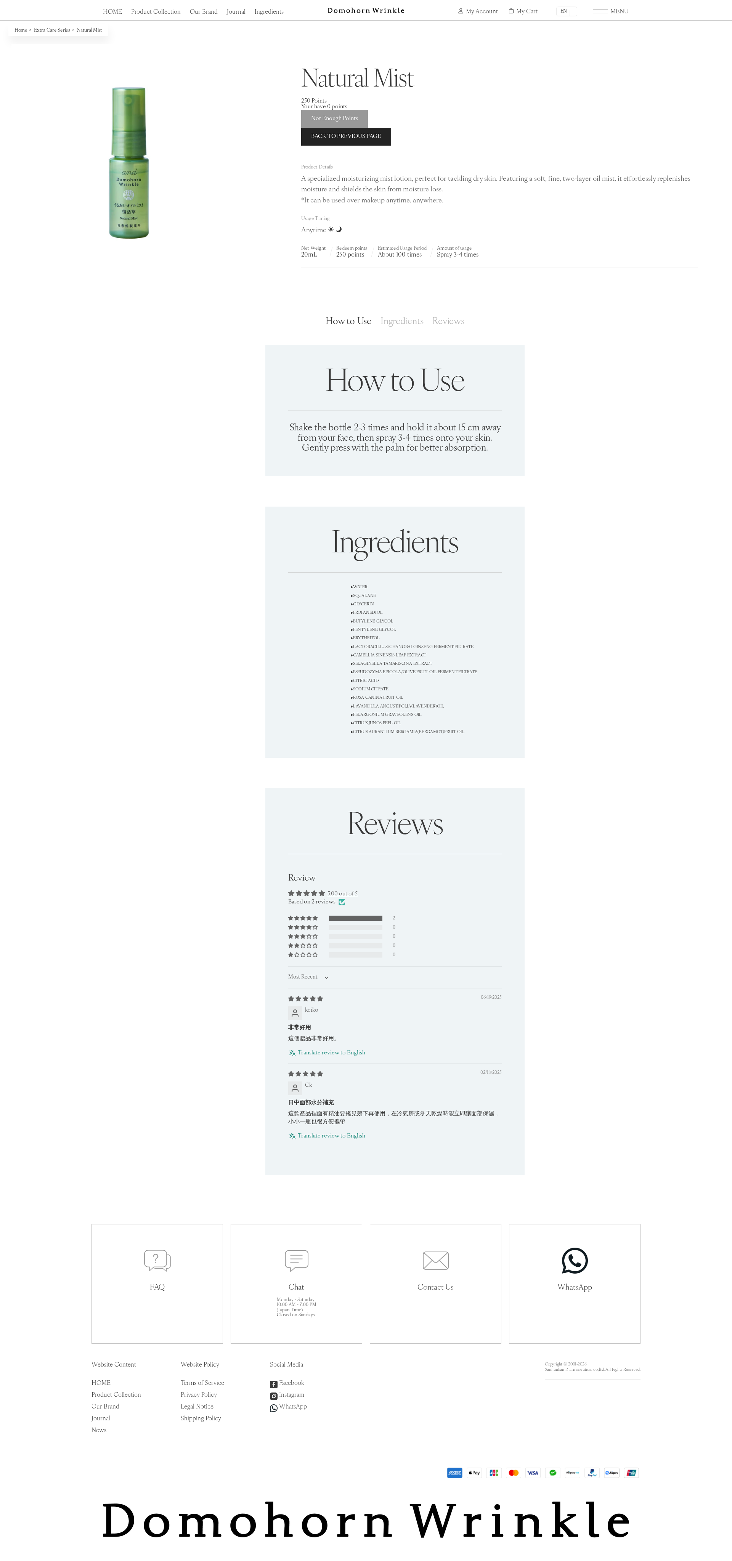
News (99, 1431)
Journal (236, 12)
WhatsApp (293, 1407)
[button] (303, 918)
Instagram (291, 1395)
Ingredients (269, 12)
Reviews (448, 321)
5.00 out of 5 (342, 894)
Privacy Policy (199, 1395)
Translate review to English (331, 1053)
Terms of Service (202, 1383)
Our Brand (204, 12)
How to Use (348, 321)
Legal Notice (197, 1407)
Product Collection (156, 12)
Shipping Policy (201, 1419)
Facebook (291, 1383)
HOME (112, 12)
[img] (305, 999)
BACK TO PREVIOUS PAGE (346, 137)
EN (563, 11)
